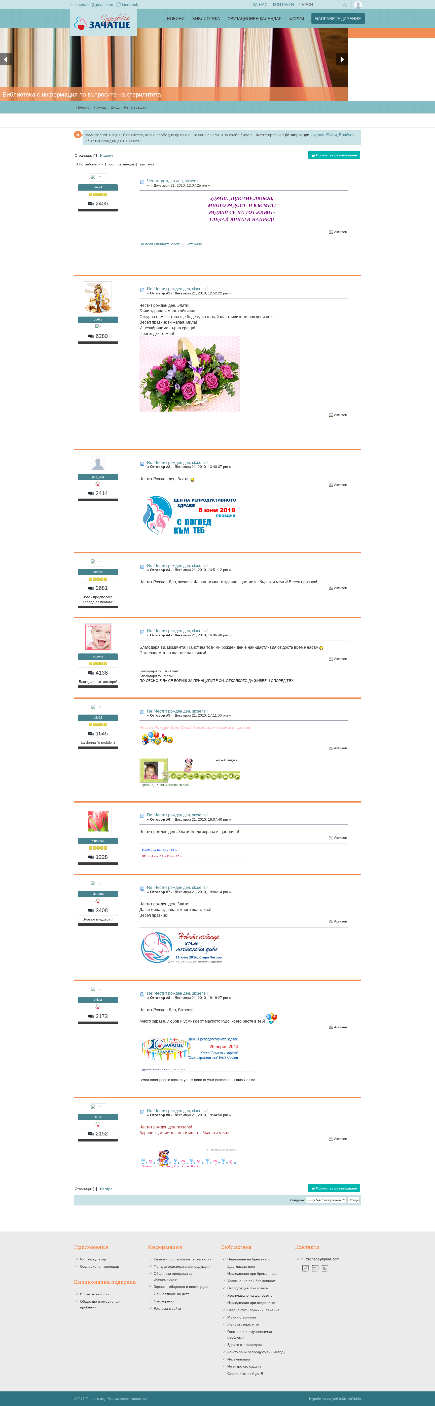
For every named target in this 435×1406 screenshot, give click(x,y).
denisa (98, 572)
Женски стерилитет (243, 1324)
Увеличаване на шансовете (250, 1295)
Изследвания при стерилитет (251, 1302)
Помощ (100, 107)
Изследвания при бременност (252, 1273)
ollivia (98, 999)
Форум (296, 18)
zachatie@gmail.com (94, 4)
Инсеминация (238, 1358)
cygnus (317, 135)
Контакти (283, 4)
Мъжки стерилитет (242, 1317)
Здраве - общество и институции (181, 1286)
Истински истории (95, 1293)
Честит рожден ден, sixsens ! (173, 181)
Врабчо (345, 135)
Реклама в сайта (167, 1308)
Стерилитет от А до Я (245, 1373)
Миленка (98, 841)
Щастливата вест (241, 1266)
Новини (176, 18)
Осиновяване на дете (172, 1293)
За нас (260, 4)
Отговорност (164, 1300)
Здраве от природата (244, 1344)
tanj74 (98, 187)
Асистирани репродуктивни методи (256, 1351)
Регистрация (135, 107)
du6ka (98, 319)
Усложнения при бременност (251, 1280)
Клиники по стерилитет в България (182, 1258)
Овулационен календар (255, 18)
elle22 (98, 717)
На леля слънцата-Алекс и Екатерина (170, 243)
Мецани (98, 894)
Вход (115, 107)
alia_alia (98, 476)
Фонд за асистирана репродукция (182, 1266)
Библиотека (206, 18)
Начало (82, 107)
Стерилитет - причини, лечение (253, 1309)
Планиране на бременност (249, 1258)
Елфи (331, 135)
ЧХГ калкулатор (93, 1258)
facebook (130, 4)
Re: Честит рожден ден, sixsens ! (177, 288)
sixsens (98, 656)
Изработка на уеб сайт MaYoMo (335, 1398)
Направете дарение (338, 18)
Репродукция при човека (247, 1287)
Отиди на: (297, 1200)
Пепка (98, 1117)
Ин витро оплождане (244, 1366)
